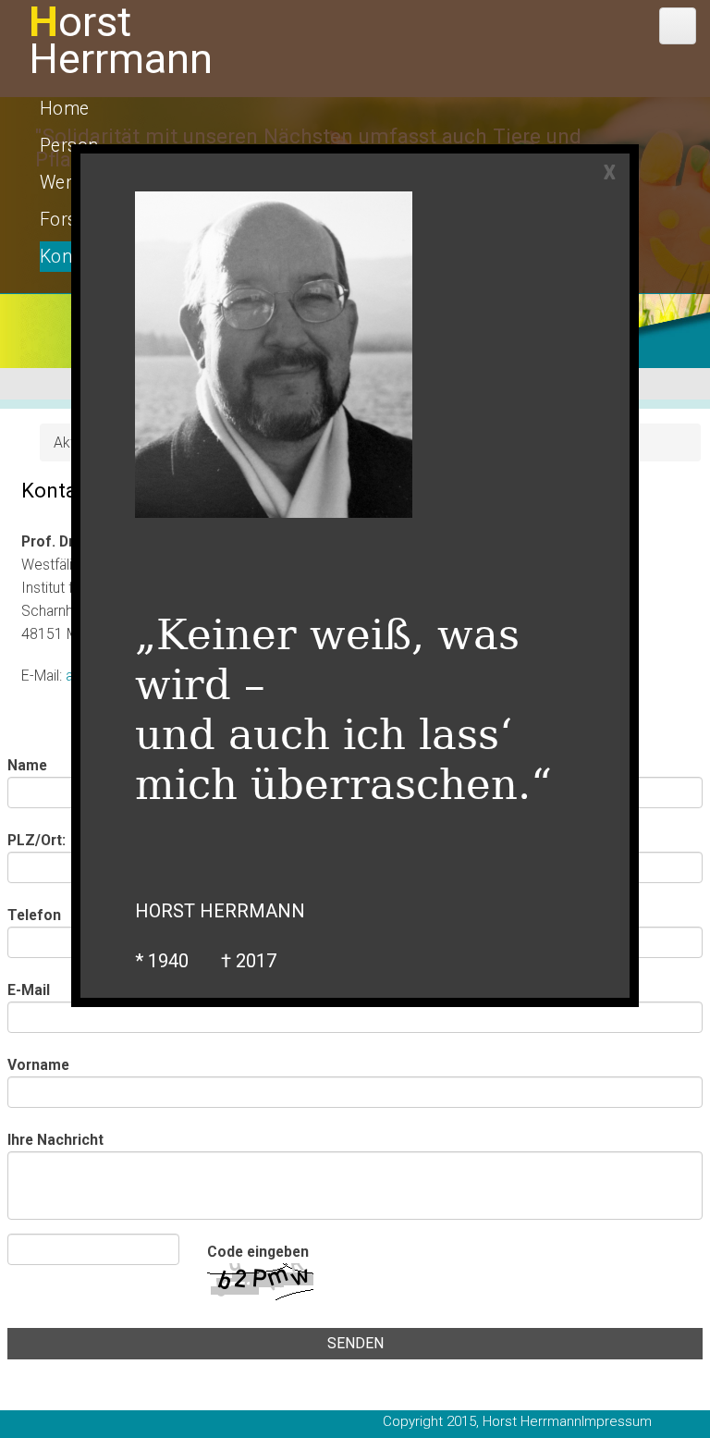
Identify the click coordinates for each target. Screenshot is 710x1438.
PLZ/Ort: (36, 840)
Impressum (616, 1421)
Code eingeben (258, 1251)
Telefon (34, 915)
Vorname (38, 1065)
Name (27, 765)
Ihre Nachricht (55, 1140)
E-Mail (28, 990)
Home (65, 108)
